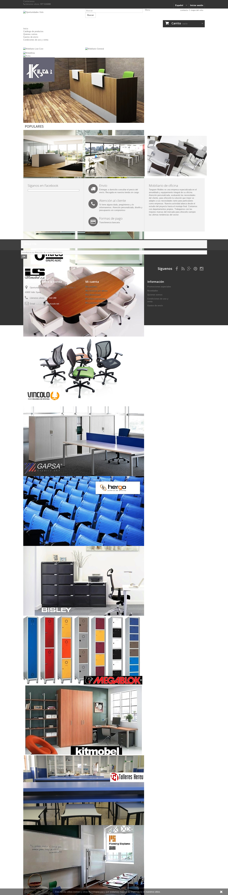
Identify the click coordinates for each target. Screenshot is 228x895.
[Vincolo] (83, 371)
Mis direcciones (93, 295)
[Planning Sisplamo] (83, 860)
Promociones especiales (159, 287)
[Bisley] (83, 580)
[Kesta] (83, 92)
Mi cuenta (92, 281)
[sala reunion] (177, 156)
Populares (34, 126)
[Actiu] (26, 56)
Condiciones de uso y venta (35, 40)
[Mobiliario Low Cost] (33, 48)
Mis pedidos (91, 287)
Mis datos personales (95, 299)
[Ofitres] (83, 231)
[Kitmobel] (83, 720)
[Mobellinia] (29, 53)
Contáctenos (29, 1)
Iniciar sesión (196, 5)
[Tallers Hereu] (83, 790)
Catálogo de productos (33, 31)
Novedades (152, 291)
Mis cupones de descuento (98, 303)
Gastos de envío (30, 37)
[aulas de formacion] (115, 156)
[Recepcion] (53, 156)
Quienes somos (30, 34)
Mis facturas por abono (96, 291)
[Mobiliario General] (94, 48)
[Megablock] (83, 650)
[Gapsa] (83, 441)
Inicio (25, 28)
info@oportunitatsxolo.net (47, 304)
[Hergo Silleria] (83, 511)
